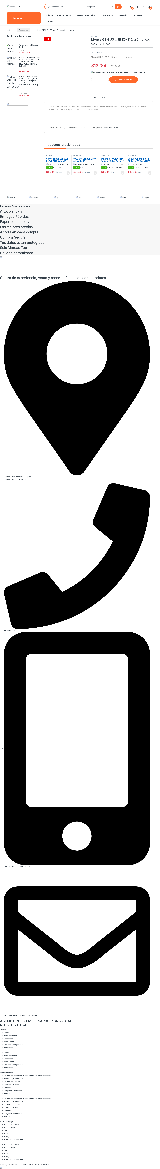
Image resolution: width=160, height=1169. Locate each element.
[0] (131, 6)
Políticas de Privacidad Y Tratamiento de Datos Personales (27, 1076)
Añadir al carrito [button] (67, 173)
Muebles (138, 15)
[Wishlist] (137, 6)
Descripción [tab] (99, 97)
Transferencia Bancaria (13, 1139)
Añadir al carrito (124, 80)
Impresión (123, 15)
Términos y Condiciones (14, 1079)
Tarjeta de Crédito (11, 1124)
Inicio (9, 30)
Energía (51, 21)
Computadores (64, 15)
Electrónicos (107, 15)
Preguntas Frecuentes (13, 1091)
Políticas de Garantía (12, 1082)
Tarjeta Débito (10, 1127)
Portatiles (8, 1033)
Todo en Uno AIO (11, 1036)
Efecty (6, 1136)
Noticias (7, 1094)
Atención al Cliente (11, 1085)
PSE (5, 1130)
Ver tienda (48, 15)
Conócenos (9, 1088)
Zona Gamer (9, 1042)
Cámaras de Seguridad (13, 1045)
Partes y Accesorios (86, 15)
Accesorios (23, 30)
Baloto (6, 1133)
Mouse (115, 128)
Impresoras (8, 1048)
